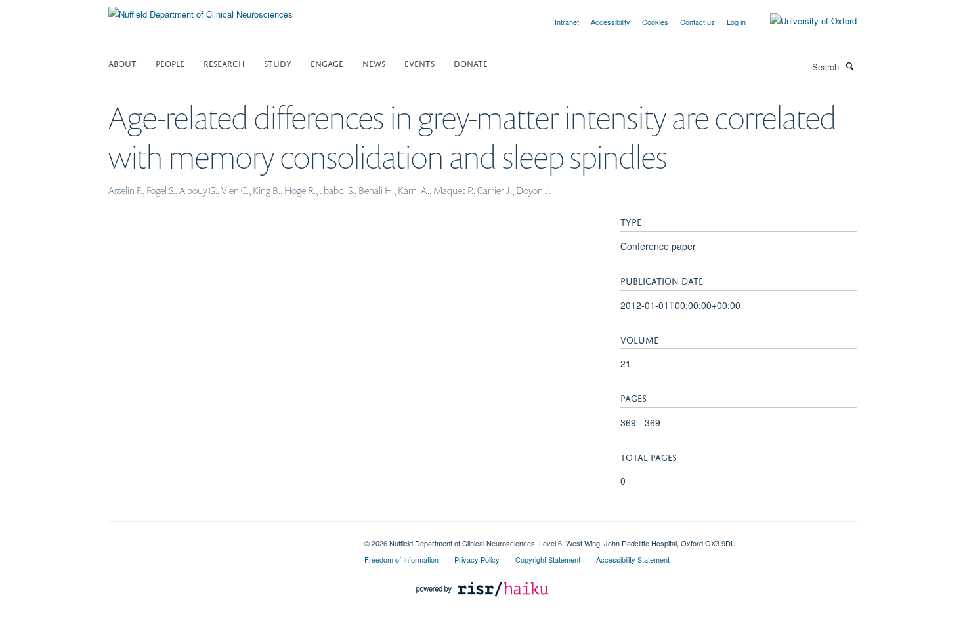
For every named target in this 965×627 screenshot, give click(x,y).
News (373, 62)
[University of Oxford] (803, 21)
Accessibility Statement (633, 559)
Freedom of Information (401, 559)
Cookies (655, 21)
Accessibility (610, 21)
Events (419, 62)
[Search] (849, 65)
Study (277, 62)
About (122, 62)
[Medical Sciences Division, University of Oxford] (226, 538)
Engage (327, 62)
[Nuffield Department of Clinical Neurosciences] (200, 9)
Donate (471, 62)
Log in (736, 21)
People (170, 62)
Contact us (697, 21)
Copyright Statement (547, 559)
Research (224, 62)
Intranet (567, 21)
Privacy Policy (477, 559)
